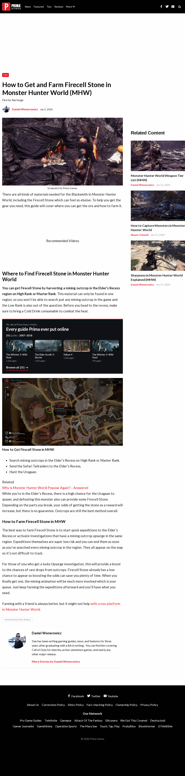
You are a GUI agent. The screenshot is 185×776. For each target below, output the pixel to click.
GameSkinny (44, 726)
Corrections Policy (53, 704)
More (72, 8)
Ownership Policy (126, 704)
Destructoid (157, 720)
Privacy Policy (149, 704)
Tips (49, 6)
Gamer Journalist (23, 726)
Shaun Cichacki (140, 234)
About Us (71, 4)
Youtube (112, 696)
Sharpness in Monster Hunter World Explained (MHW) (157, 277)
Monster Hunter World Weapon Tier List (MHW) (157, 178)
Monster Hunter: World (18, 619)
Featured (39, 6)
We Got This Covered (133, 720)
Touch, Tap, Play (110, 726)
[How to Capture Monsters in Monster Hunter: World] (158, 206)
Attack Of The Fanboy (88, 720)
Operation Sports (66, 726)
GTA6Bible (165, 726)
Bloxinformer (147, 726)
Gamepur (66, 720)
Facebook (77, 696)
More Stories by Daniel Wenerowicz (56, 661)
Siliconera (111, 720)
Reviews (58, 6)
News (28, 6)
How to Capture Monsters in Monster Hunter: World (158, 228)
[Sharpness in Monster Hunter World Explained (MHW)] (158, 256)
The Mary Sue (88, 726)
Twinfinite (50, 720)
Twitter (95, 696)
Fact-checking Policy (100, 704)
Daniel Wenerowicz (25, 109)
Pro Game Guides (31, 720)
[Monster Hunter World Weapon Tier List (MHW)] (158, 156)
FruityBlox (129, 726)
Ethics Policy (76, 704)
